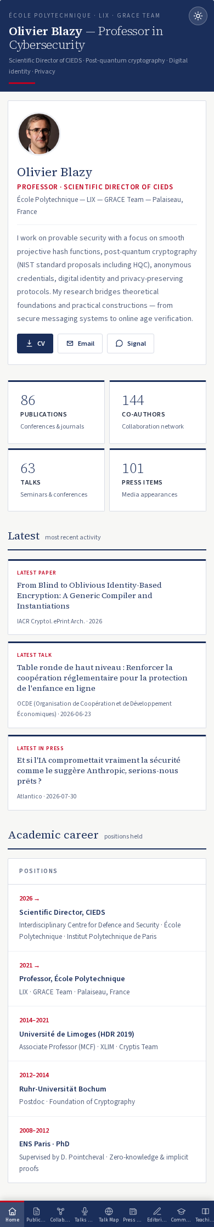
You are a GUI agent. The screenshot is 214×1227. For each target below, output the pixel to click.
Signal (136, 343)
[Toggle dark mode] (198, 16)
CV (41, 343)
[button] (56, 412)
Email (86, 343)
